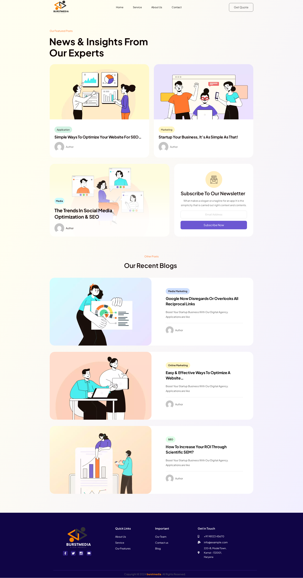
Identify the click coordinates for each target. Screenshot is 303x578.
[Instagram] (81, 553)
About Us (156, 7)
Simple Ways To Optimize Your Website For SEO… (98, 137)
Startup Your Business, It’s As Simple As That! (198, 137)
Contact (177, 7)
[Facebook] (65, 553)
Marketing (166, 129)
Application (63, 129)
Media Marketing (177, 291)
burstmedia (154, 574)
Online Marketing (178, 365)
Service (137, 7)
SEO (170, 439)
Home (119, 7)
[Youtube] (89, 553)
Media (59, 200)
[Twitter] (73, 553)
